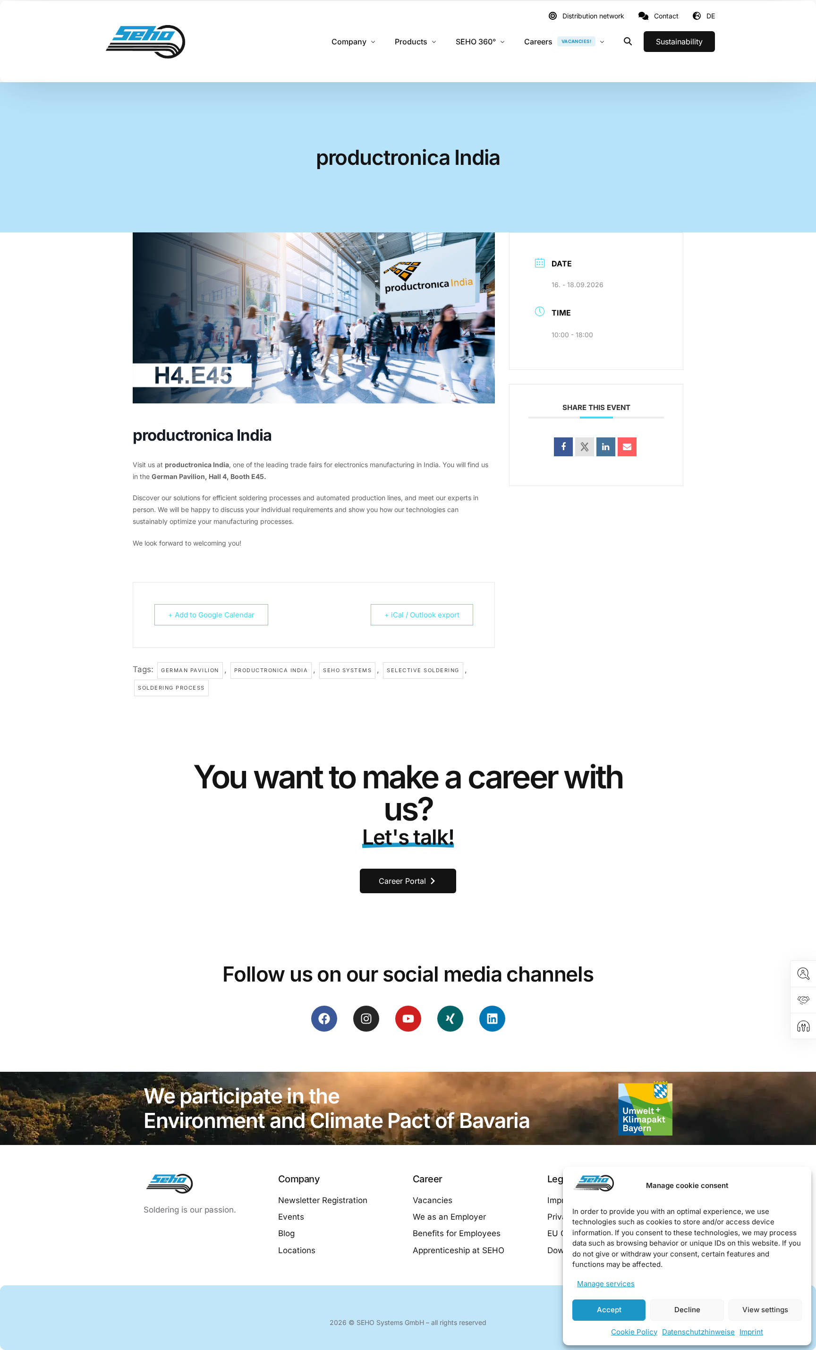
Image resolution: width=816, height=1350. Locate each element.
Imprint (751, 1331)
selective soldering (423, 670)
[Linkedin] (605, 446)
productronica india (271, 670)
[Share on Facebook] (563, 446)
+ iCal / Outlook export (421, 614)
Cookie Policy (634, 1331)
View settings (765, 1309)
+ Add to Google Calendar (211, 614)
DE (710, 16)
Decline (687, 1309)
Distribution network (593, 16)
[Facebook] (324, 1019)
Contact (666, 16)
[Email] (627, 446)
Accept (609, 1309)
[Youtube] (408, 1019)
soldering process (171, 687)
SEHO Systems (347, 670)
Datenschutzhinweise (698, 1331)
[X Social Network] (584, 446)
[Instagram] (366, 1019)
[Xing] (450, 1019)
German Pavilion (190, 670)
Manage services (606, 1283)
